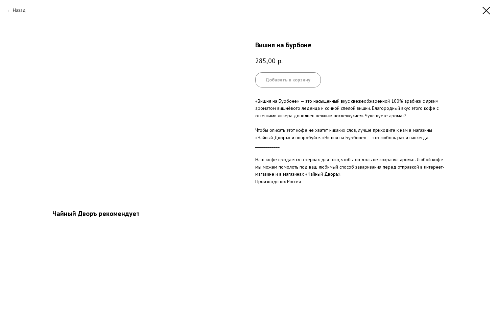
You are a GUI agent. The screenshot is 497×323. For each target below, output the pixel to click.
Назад (19, 10)
